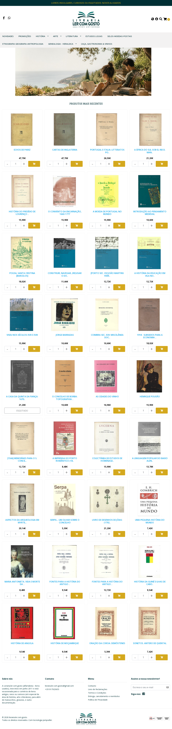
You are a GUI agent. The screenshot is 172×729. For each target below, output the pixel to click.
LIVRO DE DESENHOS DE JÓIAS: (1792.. (107, 521)
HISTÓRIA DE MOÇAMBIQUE (65, 643)
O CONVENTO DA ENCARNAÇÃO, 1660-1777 (64, 213)
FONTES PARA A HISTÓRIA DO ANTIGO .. (64, 583)
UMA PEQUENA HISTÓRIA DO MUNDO (149, 521)
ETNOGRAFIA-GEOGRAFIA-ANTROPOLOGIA (22, 43)
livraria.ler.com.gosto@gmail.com (59, 686)
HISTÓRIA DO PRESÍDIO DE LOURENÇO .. (22, 213)
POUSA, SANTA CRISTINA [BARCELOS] (22, 274)
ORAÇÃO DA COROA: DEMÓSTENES (107, 643)
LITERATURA (72, 36)
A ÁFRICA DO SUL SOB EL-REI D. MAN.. (149, 151)
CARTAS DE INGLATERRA (64, 149)
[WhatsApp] (9, 18)
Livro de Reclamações (97, 689)
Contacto (92, 686)
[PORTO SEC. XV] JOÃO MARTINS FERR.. (107, 274)
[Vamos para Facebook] (4, 18)
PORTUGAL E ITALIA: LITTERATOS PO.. (107, 151)
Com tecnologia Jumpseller (40, 720)
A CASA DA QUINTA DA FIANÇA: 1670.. (22, 398)
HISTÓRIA (40, 36)
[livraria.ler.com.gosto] (86, 18)
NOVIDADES (8, 36)
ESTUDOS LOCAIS (94, 36)
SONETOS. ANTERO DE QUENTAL (149, 643)
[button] (152, 19)
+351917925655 (52, 689)
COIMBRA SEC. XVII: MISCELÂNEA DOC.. (107, 336)
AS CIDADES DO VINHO (107, 396)
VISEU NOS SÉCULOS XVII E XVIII (22, 334)
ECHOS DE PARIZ (22, 149)
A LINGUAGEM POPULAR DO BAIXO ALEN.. (150, 459)
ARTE (55, 36)
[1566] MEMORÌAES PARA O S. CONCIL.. (22, 459)
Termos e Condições (97, 692)
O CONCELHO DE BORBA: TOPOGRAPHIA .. (64, 398)
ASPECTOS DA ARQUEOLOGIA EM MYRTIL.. (22, 521)
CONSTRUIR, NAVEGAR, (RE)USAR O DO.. (65, 274)
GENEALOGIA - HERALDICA (60, 43)
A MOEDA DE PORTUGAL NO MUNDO (107, 213)
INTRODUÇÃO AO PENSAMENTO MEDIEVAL (149, 213)
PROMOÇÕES (25, 36)
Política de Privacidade (98, 699)
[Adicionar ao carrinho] (34, 164)
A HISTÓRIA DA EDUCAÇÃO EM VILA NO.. (149, 274)
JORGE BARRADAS (65, 334)
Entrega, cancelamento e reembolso (104, 696)
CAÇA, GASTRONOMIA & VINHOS (96, 43)
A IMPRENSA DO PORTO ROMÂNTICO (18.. (65, 459)
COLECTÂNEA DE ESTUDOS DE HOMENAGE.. (107, 459)
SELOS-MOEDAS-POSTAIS (119, 36)
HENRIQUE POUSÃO (150, 396)
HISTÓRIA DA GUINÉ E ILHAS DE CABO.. (150, 583)
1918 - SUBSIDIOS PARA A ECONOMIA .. (150, 336)
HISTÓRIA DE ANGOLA (22, 643)
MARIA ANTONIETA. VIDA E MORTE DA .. (22, 583)
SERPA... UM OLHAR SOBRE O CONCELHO (64, 521)
